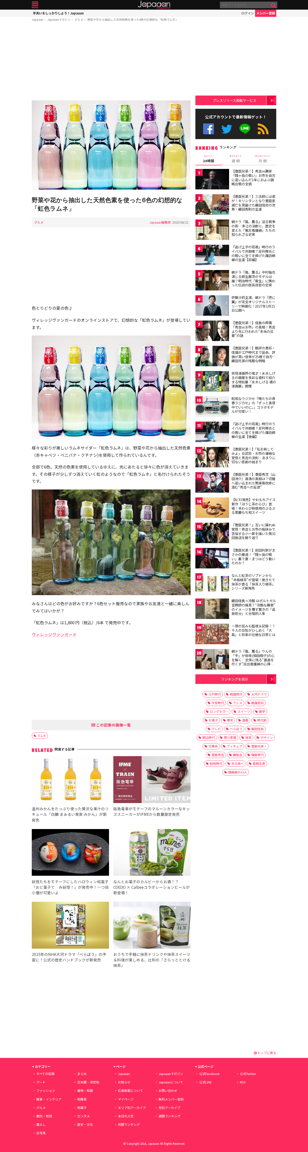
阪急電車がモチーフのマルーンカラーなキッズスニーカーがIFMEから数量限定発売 (151, 811)
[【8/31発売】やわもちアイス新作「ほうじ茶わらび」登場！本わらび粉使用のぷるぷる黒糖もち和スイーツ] (212, 508)
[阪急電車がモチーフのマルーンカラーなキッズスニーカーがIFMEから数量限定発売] (152, 780)
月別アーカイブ (169, 1107)
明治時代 (208, 737)
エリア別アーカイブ (132, 1107)
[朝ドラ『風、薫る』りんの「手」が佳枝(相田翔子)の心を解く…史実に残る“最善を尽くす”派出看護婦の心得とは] (212, 660)
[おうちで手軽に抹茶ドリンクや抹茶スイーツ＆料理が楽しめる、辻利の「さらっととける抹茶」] (152, 926)
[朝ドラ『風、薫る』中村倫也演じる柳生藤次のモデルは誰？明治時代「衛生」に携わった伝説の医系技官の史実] (212, 281)
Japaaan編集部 (160, 222)
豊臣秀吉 (218, 755)
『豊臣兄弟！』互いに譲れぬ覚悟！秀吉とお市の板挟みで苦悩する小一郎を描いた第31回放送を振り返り (253, 531)
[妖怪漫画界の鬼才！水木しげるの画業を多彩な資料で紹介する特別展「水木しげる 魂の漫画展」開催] (212, 382)
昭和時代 (216, 763)
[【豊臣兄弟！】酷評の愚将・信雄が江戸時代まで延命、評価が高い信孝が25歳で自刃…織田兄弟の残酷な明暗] (212, 357)
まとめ (82, 1073)
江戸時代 (214, 694)
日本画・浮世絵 (88, 1082)
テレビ (216, 729)
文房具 (213, 746)
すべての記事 (45, 1073)
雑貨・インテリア (48, 1099)
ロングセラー (219, 711)
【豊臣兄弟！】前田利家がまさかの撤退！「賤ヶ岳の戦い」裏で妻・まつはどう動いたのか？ (253, 556)
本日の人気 (126, 1116)
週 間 (236, 158)
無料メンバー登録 (171, 1099)
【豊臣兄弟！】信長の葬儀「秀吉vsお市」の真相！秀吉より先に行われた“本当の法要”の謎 (253, 329)
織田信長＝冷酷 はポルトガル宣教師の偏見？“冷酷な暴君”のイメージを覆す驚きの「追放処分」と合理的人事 (253, 607)
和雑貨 (82, 1099)
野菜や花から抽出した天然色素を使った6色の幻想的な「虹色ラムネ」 (132, 19)
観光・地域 (44, 1116)
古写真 (41, 1133)
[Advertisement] (111, 62)
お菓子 (213, 720)
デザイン (266, 737)
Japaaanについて (171, 1082)
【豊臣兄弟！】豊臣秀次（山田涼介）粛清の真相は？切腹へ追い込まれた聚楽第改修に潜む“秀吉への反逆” (253, 481)
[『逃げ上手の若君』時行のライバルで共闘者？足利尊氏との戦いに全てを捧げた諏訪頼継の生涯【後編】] (212, 433)
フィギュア (234, 746)
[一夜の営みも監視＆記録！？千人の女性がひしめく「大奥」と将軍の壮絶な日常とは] (212, 635)
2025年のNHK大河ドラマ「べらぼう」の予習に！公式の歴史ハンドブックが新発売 (69, 957)
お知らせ (124, 1082)
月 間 (262, 158)
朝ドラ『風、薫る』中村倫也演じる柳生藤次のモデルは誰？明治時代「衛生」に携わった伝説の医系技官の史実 (253, 279)
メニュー (35, 4)
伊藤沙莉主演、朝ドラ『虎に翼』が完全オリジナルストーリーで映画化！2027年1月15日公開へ (253, 304)
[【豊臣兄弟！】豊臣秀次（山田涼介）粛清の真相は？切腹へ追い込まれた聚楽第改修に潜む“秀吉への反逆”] (212, 483)
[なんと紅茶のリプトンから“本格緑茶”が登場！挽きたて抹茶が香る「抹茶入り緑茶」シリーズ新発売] (212, 584)
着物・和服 (85, 1090)
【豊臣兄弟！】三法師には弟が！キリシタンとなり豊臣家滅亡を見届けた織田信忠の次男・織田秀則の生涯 (253, 203)
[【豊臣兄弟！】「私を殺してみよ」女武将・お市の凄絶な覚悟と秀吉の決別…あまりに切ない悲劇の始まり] (212, 458)
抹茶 (248, 737)
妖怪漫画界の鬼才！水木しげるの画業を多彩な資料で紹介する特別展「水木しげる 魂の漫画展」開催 (253, 380)
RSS (263, 128)
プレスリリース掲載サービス (234, 100)
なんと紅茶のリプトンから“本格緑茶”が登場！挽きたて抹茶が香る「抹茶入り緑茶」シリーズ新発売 (253, 582)
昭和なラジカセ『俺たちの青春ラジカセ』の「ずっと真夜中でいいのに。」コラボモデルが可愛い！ (253, 405)
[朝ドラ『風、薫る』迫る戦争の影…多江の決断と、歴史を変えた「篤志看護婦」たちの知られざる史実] (212, 230)
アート (40, 1082)
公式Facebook (208, 128)
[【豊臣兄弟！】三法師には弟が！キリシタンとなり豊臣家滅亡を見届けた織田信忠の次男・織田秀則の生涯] (212, 205)
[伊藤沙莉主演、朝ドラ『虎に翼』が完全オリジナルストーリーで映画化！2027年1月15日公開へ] (212, 306)
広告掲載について (130, 1090)
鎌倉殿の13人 (237, 772)
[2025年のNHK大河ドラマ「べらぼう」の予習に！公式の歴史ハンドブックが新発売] (70, 926)
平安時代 (218, 703)
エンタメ (83, 1116)
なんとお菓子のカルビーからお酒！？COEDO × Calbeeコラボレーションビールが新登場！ (151, 887)
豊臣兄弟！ (259, 746)
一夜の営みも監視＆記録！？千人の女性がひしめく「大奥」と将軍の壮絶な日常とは (253, 630)
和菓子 (82, 1107)
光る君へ (237, 763)
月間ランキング (129, 1124)
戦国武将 (257, 703)
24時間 (208, 158)
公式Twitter (227, 128)
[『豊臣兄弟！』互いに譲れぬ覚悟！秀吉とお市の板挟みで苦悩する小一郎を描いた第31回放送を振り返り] (212, 534)
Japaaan (154, 5)
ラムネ (41, 736)
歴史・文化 (85, 1124)
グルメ (79, 19)
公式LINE (245, 128)
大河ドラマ (259, 694)
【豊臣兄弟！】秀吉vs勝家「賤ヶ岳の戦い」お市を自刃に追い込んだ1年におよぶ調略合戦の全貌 (253, 177)
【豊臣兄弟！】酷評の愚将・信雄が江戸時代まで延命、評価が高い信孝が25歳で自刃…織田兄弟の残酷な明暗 (253, 354)
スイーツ (243, 711)
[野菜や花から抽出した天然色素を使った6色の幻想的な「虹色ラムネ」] (111, 145)
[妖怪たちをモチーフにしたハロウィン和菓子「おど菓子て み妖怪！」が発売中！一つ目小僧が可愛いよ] (70, 853)
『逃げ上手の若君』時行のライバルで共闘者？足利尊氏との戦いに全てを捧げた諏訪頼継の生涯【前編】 (253, 253)
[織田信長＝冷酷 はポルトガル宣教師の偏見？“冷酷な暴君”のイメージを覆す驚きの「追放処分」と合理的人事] (212, 609)
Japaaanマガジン (59, 19)
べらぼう (236, 729)
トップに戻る (266, 1052)
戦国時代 (236, 694)
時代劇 (262, 720)
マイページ (126, 1099)
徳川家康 (230, 737)
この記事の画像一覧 (113, 724)
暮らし (41, 1124)
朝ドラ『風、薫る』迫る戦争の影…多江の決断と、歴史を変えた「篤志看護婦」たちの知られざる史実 (253, 228)
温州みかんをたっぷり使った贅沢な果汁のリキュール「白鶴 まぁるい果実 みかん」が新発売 (70, 814)
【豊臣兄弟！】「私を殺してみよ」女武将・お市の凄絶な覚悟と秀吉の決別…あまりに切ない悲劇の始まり (253, 455)
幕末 (230, 720)
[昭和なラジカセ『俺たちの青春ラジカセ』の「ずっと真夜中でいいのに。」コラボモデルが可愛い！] (212, 407)
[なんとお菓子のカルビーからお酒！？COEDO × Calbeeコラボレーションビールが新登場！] (152, 853)
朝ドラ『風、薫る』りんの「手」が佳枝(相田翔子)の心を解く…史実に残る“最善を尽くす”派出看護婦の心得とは (253, 660)
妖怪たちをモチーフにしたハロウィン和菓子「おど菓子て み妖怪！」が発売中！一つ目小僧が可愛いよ (70, 887)
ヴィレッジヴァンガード (54, 634)
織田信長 (257, 729)
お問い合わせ (168, 1090)
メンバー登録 (265, 13)
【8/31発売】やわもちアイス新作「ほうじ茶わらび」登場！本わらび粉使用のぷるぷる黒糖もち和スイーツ (253, 506)
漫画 (245, 720)
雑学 (262, 711)
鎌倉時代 (257, 755)
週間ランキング (169, 1116)
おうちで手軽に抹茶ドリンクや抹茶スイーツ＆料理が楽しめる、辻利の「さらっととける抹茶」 (151, 960)
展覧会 (237, 755)
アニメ (237, 703)
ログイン (247, 13)
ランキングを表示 (234, 679)
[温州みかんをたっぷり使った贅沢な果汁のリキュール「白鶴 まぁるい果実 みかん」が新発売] (70, 780)
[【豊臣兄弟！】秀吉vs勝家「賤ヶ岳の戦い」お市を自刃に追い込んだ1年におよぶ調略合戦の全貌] (212, 180)
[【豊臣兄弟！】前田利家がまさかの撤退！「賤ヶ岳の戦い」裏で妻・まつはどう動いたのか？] (212, 559)
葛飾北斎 (259, 763)
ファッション (45, 1090)
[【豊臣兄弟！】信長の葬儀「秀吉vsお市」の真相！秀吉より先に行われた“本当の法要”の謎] (212, 331)
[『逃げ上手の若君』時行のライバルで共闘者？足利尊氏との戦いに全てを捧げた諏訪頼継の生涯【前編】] (212, 256)
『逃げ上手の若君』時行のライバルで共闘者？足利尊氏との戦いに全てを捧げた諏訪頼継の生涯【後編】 (253, 430)
